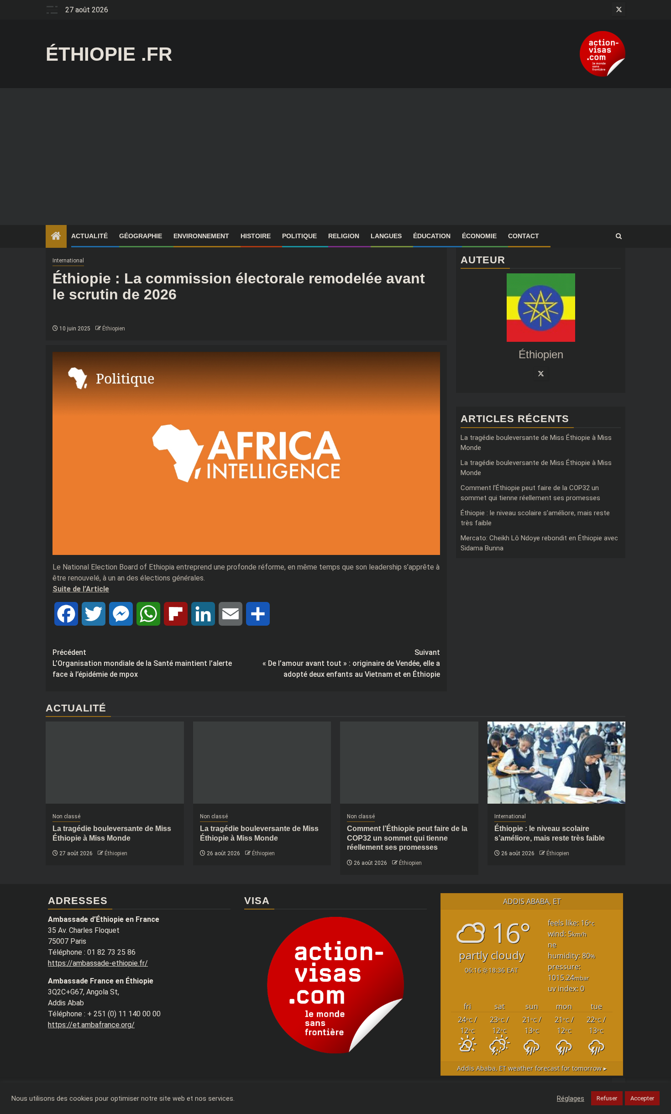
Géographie (140, 236)
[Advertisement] (335, 156)
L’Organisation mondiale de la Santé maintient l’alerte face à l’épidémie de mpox (142, 663)
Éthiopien (113, 328)
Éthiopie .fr (109, 54)
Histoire (256, 236)
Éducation (432, 236)
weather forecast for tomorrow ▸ (532, 1068)
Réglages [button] (570, 1098)
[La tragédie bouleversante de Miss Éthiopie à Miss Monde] (115, 763)
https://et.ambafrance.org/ (91, 1024)
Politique (299, 236)
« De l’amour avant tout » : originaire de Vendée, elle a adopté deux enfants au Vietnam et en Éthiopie (351, 663)
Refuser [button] (607, 1098)
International (68, 260)
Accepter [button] (642, 1098)
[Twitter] (541, 374)
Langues (386, 236)
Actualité (89, 236)
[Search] (618, 236)
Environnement (201, 236)
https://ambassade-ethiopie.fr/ (98, 963)
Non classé (66, 816)
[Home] (56, 236)
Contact (523, 236)
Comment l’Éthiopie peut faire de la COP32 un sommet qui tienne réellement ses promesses (407, 838)
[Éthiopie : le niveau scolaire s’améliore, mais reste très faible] (557, 763)
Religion (343, 236)
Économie (479, 236)
